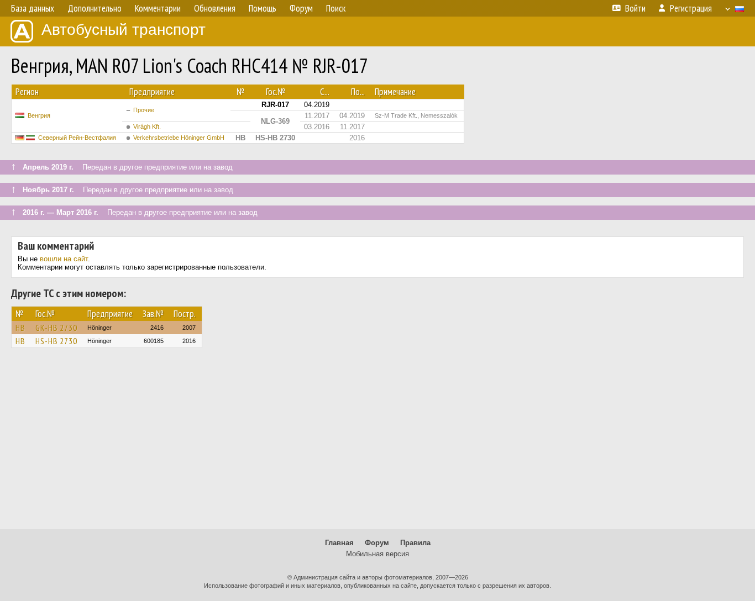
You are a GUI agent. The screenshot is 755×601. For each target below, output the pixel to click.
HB (20, 327)
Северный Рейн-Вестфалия (77, 137)
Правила (415, 543)
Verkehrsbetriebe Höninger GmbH (178, 137)
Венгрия (39, 115)
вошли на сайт (64, 259)
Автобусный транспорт (123, 29)
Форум (377, 543)
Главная (339, 543)
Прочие (143, 110)
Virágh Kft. (147, 126)
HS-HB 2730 (56, 340)
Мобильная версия (377, 554)
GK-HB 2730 (56, 327)
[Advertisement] (377, 443)
